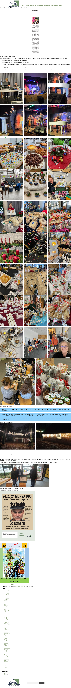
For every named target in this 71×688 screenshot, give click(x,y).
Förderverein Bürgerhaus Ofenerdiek (20, 586)
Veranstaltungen (6, 610)
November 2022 (6, 660)
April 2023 (5, 654)
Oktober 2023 (6, 646)
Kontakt (60, 5)
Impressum (6, 599)
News (27, 5)
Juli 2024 (5, 635)
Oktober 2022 (6, 661)
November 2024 (6, 630)
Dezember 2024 (6, 629)
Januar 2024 (6, 643)
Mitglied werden (54, 5)
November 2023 (6, 645)
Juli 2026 (5, 616)
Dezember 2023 (6, 644)
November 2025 (6, 622)
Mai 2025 (5, 628)
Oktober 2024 (6, 632)
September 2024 (7, 633)
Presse (5, 674)
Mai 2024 (5, 638)
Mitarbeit (7, 594)
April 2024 (5, 639)
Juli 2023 (5, 650)
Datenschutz (6, 595)
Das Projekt (39, 5)
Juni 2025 (5, 627)
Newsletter (6, 605)
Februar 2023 (6, 656)
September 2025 (7, 624)
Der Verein (32, 5)
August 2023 (6, 649)
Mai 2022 (5, 667)
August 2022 (6, 664)
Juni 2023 (5, 651)
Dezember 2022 (6, 659)
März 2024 (5, 640)
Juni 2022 (5, 666)
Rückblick (5, 675)
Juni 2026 (5, 617)
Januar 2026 (6, 619)
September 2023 (7, 648)
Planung (7, 593)
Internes (7, 598)
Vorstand (5, 611)
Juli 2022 (5, 665)
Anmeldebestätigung (7, 590)
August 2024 (6, 634)
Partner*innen (47, 5)
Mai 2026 (5, 618)
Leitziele (5, 601)
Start (23, 5)
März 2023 (5, 655)
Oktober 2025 (6, 623)
